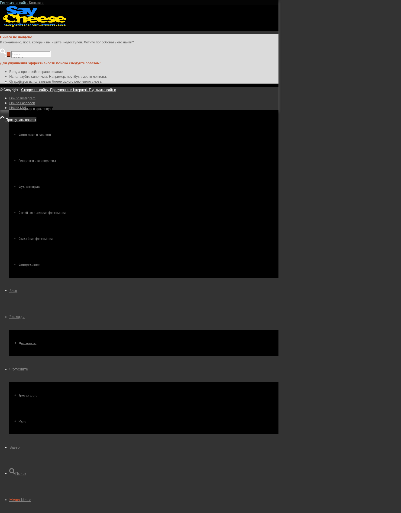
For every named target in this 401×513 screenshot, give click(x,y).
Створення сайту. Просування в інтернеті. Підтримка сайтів (68, 89)
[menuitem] (143, 173)
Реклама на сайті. (14, 2)
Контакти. (36, 2)
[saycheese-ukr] (35, 26)
